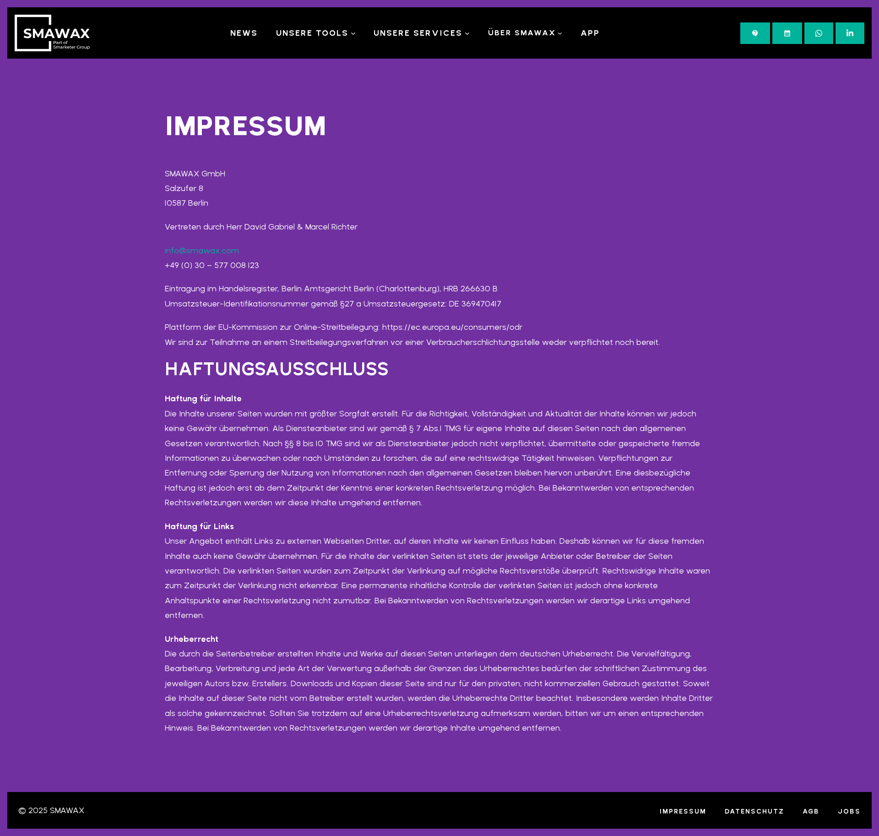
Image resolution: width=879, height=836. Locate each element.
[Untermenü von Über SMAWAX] (560, 33)
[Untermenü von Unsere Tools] (353, 33)
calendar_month (787, 33)
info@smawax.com (202, 250)
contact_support (755, 33)
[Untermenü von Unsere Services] (467, 33)
